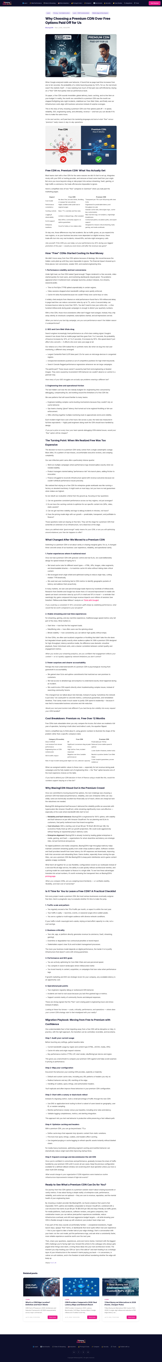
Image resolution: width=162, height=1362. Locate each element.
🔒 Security (107, 3)
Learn (48, 13)
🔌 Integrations (128, 3)
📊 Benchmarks (97, 3)
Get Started (154, 3)
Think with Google (91, 600)
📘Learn (25, 3)
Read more (52, 1317)
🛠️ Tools (136, 3)
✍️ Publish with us (123, 1346)
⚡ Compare (95, 1346)
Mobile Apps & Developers (100, 13)
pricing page (50, 876)
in (52, 1263)
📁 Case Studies (117, 3)
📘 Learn (35, 1346)
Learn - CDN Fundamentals (81, 13)
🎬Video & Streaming (49, 3)
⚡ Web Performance (36, 3)
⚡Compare (88, 3)
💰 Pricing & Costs (76, 3)
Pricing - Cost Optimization (61, 13)
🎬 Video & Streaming (59, 1346)
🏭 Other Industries (64, 3)
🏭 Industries (72, 1346)
